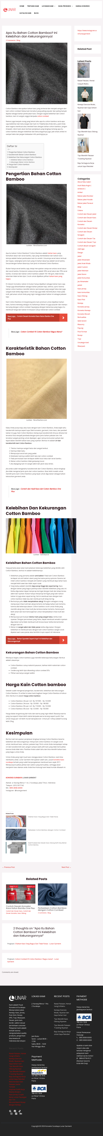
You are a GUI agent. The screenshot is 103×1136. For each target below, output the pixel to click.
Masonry (81, 324)
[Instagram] (11, 1114)
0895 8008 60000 (85, 1037)
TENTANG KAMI (33, 6)
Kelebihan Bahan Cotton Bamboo (22, 160)
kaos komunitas (84, 292)
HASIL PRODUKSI (64, 6)
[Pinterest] (16, 1114)
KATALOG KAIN (25, 13)
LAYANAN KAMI (47, 6)
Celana (80, 210)
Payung (80, 328)
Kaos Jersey (82, 289)
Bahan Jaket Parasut (85, 203)
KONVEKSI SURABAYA (14, 778)
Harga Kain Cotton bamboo (19, 164)
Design (80, 252)
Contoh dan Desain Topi (87, 242)
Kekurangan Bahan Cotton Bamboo (23, 162)
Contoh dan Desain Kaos (14, 911)
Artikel (80, 192)
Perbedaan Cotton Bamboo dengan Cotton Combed (46, 830)
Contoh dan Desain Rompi (87, 228)
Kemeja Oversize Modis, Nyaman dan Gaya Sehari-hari (87, 107)
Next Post (66, 867)
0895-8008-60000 (15, 788)
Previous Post (8, 867)
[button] (54, 6)
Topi (79, 339)
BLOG (36, 13)
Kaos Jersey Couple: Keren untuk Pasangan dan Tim (17, 1097)
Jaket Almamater (84, 260)
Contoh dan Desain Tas (86, 238)
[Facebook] (15, 1111)
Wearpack (81, 346)
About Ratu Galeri (84, 182)
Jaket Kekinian (83, 271)
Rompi (80, 335)
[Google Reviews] (10, 1111)
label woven (82, 321)
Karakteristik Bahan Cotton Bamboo (22, 154)
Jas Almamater (83, 281)
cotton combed (43, 116)
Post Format (82, 332)
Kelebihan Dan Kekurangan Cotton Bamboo (25, 157)
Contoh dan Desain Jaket (87, 214)
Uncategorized (83, 342)
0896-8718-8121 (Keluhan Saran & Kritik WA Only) (84, 1061)
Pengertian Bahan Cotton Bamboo (22, 152)
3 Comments (42, 913)
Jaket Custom (83, 267)
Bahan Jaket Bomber (85, 196)
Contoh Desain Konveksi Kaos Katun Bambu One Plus (20, 907)
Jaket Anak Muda (84, 263)
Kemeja (80, 303)
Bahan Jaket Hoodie (85, 199)
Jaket (79, 256)
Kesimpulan (13, 167)
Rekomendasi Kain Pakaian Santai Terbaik (16, 1084)
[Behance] (21, 1114)
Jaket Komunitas (84, 278)
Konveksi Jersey (83, 307)
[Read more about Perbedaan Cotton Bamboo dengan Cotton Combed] (52, 894)
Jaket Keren (82, 274)
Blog (18, 40)
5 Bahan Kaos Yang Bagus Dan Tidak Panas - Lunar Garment (38, 944)
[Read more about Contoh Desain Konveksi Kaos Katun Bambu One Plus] (20, 893)
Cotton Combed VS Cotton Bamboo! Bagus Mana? (41, 331)
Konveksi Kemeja (84, 310)
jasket (80, 285)
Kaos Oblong (22, 913)
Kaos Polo (81, 299)
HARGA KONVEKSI (83, 6)
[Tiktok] (20, 1111)
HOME (22, 6)
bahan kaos (52, 253)
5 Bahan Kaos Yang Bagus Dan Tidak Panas (43, 817)
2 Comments (10, 40)
